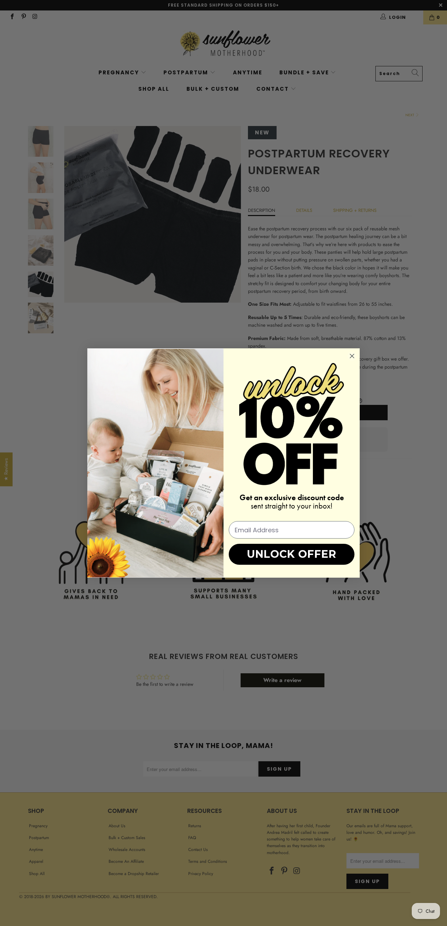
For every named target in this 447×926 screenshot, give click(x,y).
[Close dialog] (352, 356)
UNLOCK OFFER (291, 554)
